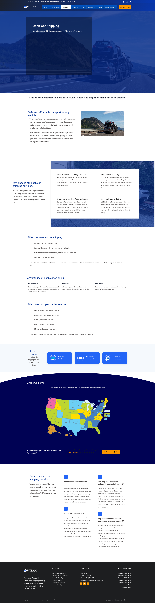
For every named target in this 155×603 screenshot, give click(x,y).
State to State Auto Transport (60, 575)
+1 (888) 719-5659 (31, 1)
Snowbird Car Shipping (58, 585)
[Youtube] (130, 2)
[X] (127, 2)
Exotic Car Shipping (57, 580)
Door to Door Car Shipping (59, 573)
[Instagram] (88, 583)
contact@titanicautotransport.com (49, 1)
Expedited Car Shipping (58, 582)
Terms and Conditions (111, 600)
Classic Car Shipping (57, 578)
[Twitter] (84, 583)
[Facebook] (124, 2)
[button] (125, 7)
